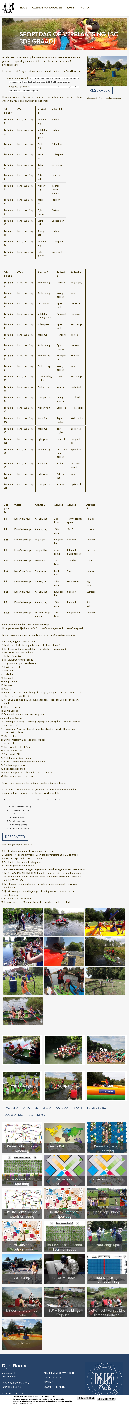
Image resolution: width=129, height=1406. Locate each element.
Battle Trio (22, 1343)
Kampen (71, 7)
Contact (86, 7)
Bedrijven (64, 1050)
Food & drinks (13, 1114)
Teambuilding (96, 1107)
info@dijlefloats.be (11, 1387)
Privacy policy (52, 1377)
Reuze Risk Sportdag (64, 1146)
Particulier (22, 1050)
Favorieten (11, 1107)
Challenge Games (107, 1212)
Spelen (47, 1107)
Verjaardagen (22, 1085)
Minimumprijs (92, 98)
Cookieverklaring (54, 1387)
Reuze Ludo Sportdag (107, 1179)
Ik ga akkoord (86, 1398)
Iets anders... (36, 1114)
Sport (78, 1107)
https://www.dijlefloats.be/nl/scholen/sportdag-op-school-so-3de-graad (44, 628)
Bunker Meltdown (64, 1278)
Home (23, 7)
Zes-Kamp (22, 1278)
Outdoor (62, 1107)
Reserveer (15, 837)
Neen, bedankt (106, 1399)
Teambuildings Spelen (107, 1245)
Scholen (107, 1050)
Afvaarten (30, 1107)
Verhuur (107, 1085)
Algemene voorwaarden (47, 7)
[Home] (8, 8)
